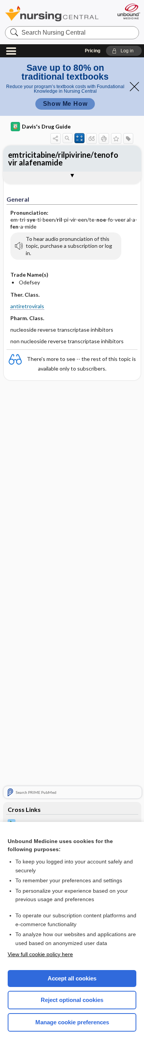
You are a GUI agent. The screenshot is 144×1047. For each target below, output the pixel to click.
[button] (124, 51)
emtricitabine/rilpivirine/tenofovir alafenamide (63, 158)
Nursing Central (52, 13)
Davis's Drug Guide (46, 126)
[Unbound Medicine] (128, 11)
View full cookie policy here (40, 954)
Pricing (92, 50)
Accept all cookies (72, 978)
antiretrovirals (27, 306)
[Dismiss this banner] (134, 86)
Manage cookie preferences (72, 1022)
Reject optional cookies (72, 1000)
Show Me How (65, 103)
